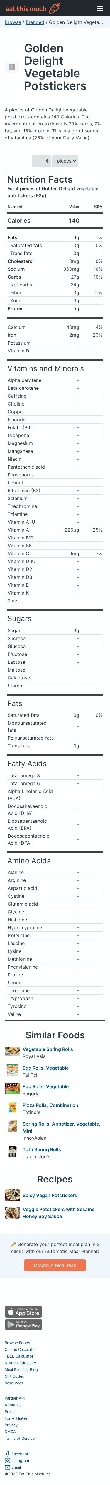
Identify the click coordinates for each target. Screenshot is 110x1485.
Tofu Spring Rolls (42, 1149)
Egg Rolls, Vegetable (46, 1068)
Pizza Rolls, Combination (50, 1105)
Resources (14, 1383)
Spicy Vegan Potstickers (50, 1195)
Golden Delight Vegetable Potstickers (55, 66)
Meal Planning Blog (21, 1369)
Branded (35, 22)
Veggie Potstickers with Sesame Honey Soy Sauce (58, 1212)
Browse (13, 22)
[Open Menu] (100, 8)
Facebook (20, 1454)
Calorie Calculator (20, 1349)
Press (10, 1411)
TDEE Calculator (19, 1356)
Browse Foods (17, 1343)
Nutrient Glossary (20, 1363)
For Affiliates (16, 1418)
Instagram (20, 1460)
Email (16, 1467)
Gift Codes (14, 1376)
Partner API (15, 1398)
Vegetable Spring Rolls (48, 1049)
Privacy (11, 1425)
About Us (13, 1405)
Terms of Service (20, 1438)
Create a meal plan (55, 1265)
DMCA (10, 1432)
